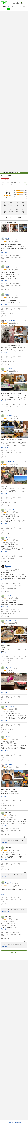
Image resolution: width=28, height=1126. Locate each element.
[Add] (25, 176)
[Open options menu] (26, 238)
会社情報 (9, 1122)
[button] (5, 228)
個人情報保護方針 (16, 1122)
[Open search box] (3, 217)
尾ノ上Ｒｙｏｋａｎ (6, 175)
